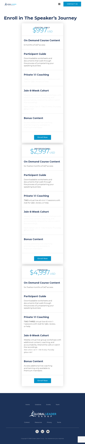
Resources (38, 422)
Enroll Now (43, 137)
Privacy (49, 422)
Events (48, 404)
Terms (59, 422)
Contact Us (72, 4)
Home (28, 404)
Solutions (38, 404)
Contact (27, 422)
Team (58, 404)
